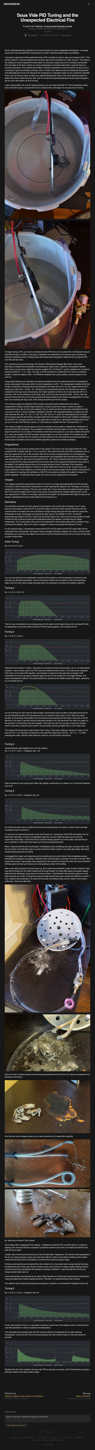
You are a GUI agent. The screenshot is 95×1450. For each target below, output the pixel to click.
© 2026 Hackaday (47, 1444)
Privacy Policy (66, 1437)
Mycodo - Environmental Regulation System (54, 26)
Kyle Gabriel (32, 35)
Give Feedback (42, 1437)
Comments (66, 35)
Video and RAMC (83, 1395)
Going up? (48, 1432)
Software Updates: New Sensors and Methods (24, 1395)
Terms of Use (54, 1437)
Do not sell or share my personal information (47, 1440)
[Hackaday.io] (11, 4)
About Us (14, 1437)
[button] (89, 4)
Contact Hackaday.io (27, 1437)
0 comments (23, 1398)
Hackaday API (79, 1437)
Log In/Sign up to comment (16, 1425)
